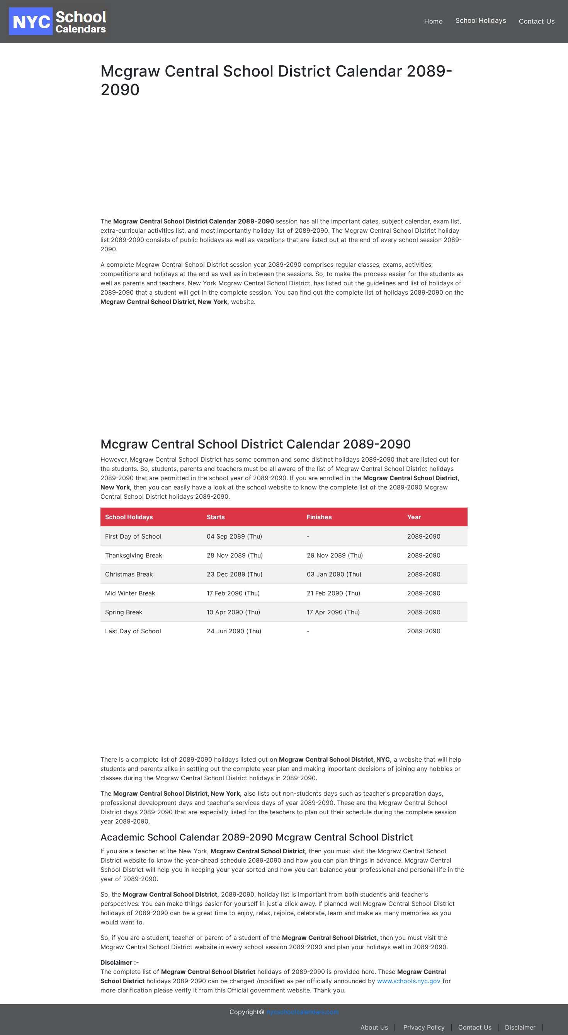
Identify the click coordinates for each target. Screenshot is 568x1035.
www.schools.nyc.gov (408, 981)
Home (433, 21)
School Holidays (481, 20)
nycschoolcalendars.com (303, 1012)
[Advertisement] (44, 246)
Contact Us (537, 21)
